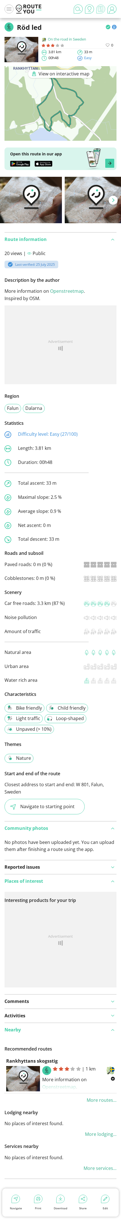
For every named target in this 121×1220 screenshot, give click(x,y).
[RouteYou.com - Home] (29, 9)
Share (83, 1208)
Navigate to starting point (47, 806)
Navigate (16, 1208)
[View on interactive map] (60, 137)
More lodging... (100, 1134)
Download (60, 1208)
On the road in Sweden (67, 39)
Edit (105, 1208)
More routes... (101, 1100)
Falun (13, 408)
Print (38, 1208)
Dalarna (33, 408)
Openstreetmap (67, 291)
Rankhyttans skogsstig (32, 1061)
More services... (100, 1168)
